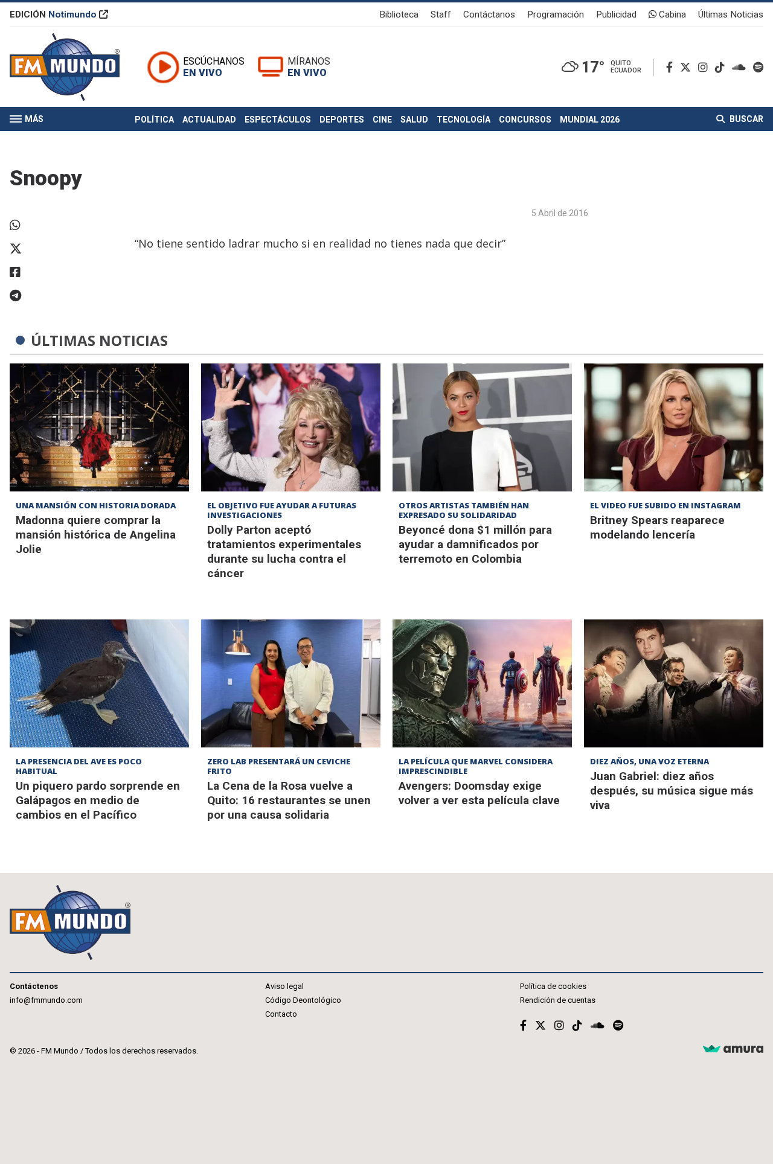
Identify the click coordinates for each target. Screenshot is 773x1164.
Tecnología (463, 119)
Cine (382, 119)
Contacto (281, 1013)
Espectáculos (278, 119)
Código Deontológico (303, 1000)
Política (154, 119)
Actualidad (209, 119)
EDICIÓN (53, 14)
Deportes (341, 119)
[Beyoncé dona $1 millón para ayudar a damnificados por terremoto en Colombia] (482, 427)
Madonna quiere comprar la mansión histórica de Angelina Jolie (96, 534)
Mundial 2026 (590, 119)
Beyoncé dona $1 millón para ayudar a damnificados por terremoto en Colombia (475, 544)
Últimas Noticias (730, 14)
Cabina (671, 14)
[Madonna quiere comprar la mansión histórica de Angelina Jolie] (99, 427)
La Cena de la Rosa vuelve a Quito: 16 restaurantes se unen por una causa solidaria (289, 800)
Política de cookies (553, 986)
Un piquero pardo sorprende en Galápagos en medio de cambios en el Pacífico (98, 800)
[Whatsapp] (25, 225)
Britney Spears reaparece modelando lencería (657, 527)
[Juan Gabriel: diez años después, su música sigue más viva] (673, 683)
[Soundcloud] (741, 67)
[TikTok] (722, 67)
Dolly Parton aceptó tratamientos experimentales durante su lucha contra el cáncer (284, 551)
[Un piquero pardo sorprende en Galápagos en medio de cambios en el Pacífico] (99, 683)
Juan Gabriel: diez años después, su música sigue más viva (671, 790)
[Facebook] (672, 67)
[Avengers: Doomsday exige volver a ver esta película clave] (482, 683)
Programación (555, 14)
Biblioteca (399, 14)
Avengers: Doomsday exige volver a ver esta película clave (479, 793)
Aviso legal (284, 986)
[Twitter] (688, 67)
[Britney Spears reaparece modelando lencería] (673, 427)
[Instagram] (705, 67)
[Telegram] (25, 296)
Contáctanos (489, 14)
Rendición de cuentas (557, 1000)
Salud (414, 119)
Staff (441, 14)
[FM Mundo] (65, 67)
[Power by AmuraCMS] (733, 1049)
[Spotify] (758, 67)
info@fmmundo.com (46, 1000)
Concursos (525, 119)
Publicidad (616, 14)
